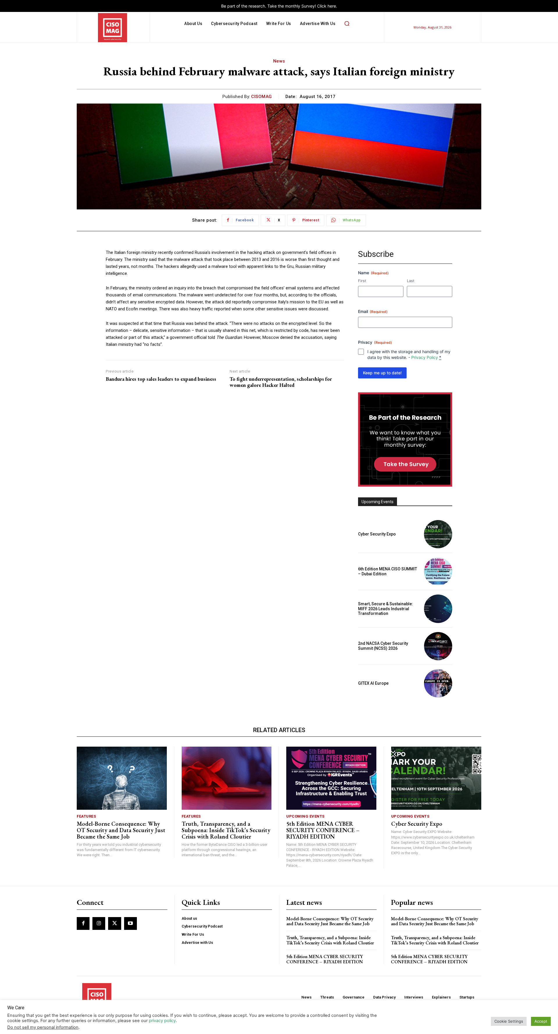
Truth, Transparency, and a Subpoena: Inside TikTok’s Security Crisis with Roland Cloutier (226, 830)
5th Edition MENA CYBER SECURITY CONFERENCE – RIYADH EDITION (323, 830)
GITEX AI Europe (373, 683)
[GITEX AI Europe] (438, 683)
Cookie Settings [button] (508, 1021)
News (279, 61)
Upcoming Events (305, 816)
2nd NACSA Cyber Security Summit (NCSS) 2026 (383, 646)
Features (86, 816)
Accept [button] (540, 1021)
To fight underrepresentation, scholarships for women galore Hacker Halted (281, 382)
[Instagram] (98, 923)
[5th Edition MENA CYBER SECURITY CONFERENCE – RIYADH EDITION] (331, 778)
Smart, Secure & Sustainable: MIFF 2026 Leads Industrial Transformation (385, 608)
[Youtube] (130, 923)
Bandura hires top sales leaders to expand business (161, 379)
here (332, 5)
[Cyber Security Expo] (438, 534)
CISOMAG (261, 96)
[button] (346, 23)
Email (373, 311)
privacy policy (162, 1020)
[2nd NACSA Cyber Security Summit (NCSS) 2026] (438, 646)
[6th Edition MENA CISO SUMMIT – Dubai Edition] (438, 571)
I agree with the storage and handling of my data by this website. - (408, 354)
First (362, 280)
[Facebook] (83, 923)
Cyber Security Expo (377, 534)
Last (410, 280)
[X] (114, 923)
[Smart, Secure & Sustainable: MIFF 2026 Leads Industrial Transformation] (438, 609)
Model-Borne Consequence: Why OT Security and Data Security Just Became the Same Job (121, 830)
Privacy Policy (424, 357)
